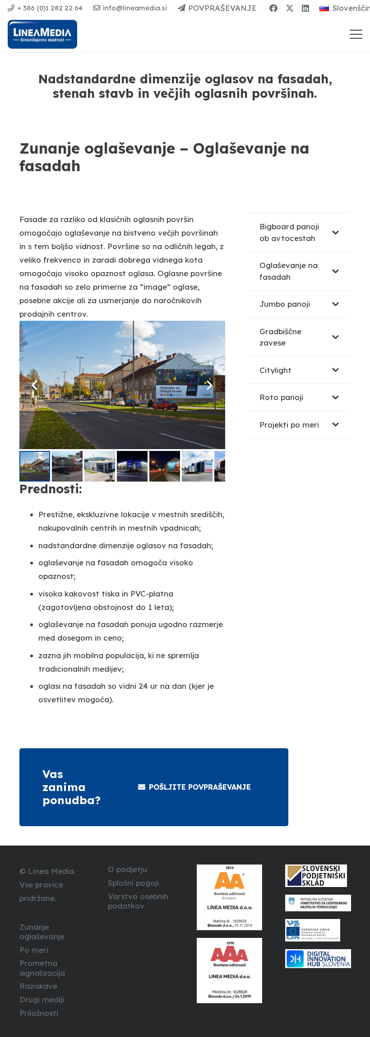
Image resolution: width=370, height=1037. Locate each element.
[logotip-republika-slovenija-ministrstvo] (318, 903)
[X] (290, 8)
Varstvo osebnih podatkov (138, 900)
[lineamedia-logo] (42, 34)
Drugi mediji (41, 999)
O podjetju (127, 869)
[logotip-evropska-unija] (318, 930)
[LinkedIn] (305, 8)
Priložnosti (38, 1013)
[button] (355, 34)
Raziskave (38, 986)
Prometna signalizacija (42, 967)
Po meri (33, 950)
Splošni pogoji (133, 882)
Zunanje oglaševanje (42, 931)
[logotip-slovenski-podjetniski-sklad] (318, 875)
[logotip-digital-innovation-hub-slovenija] (318, 958)
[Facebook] (273, 8)
